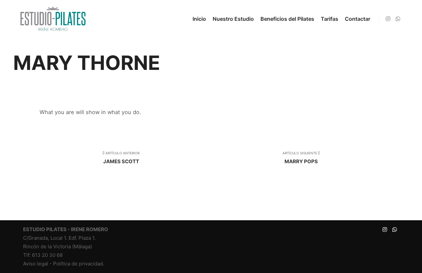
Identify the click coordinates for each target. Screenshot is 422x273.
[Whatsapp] (398, 19)
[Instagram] (388, 19)
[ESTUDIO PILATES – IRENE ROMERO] (53, 19)
